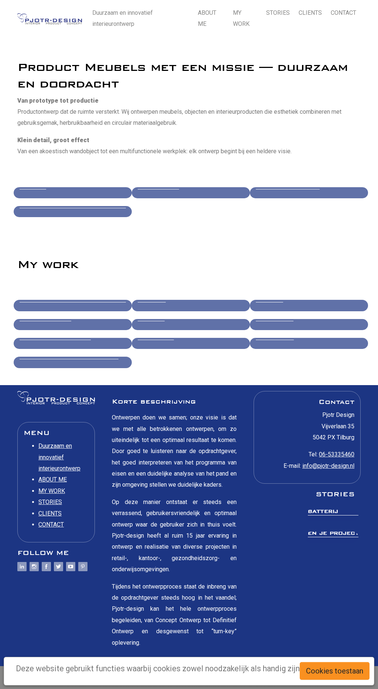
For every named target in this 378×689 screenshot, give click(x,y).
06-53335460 (336, 454)
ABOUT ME (207, 18)
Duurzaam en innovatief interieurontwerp (122, 18)
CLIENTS (310, 12)
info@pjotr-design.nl (328, 465)
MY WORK (241, 18)
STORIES (278, 12)
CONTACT (343, 12)
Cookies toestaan (334, 670)
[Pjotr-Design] (49, 18)
